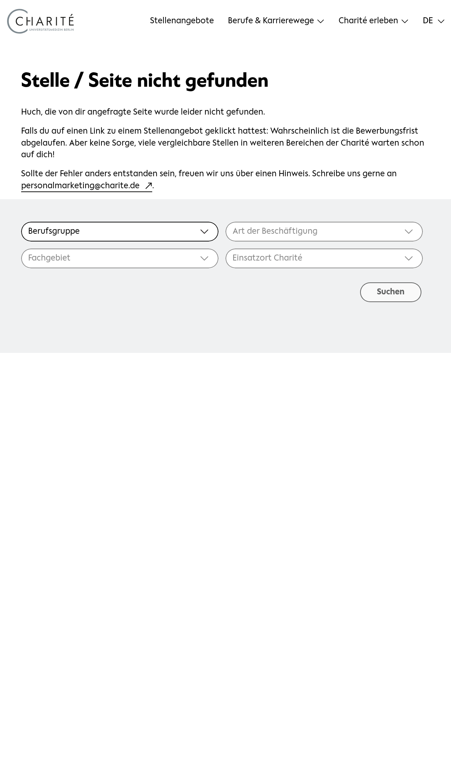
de (428, 21)
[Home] (40, 21)
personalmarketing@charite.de (80, 186)
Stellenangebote (182, 21)
